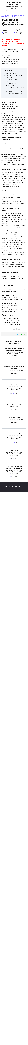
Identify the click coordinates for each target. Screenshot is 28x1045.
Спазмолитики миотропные (12, 324)
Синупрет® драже (14, 417)
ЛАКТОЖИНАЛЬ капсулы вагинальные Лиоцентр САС (14, 467)
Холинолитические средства (13, 320)
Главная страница (6, 15)
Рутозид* (14, 384)
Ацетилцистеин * (14, 433)
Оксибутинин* (14, 450)
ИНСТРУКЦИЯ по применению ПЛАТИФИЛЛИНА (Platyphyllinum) (13, 75)
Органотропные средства (12, 322)
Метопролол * (14, 401)
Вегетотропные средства (11, 318)
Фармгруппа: (10, 95)
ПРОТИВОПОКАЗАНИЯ (15, 93)
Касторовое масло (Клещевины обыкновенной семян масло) (14, 349)
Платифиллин (5, 117)
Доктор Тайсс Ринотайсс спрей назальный (14, 367)
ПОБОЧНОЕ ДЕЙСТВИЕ (15, 91)
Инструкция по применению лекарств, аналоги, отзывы (14, 5)
